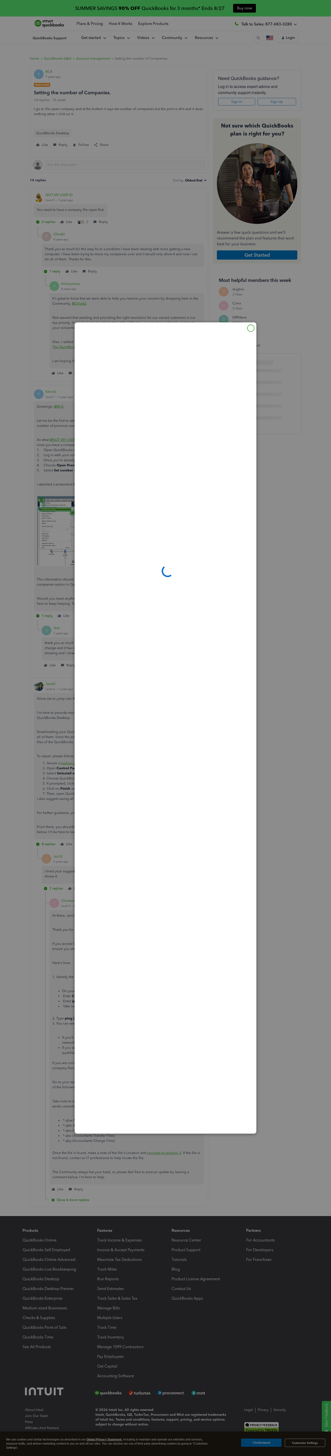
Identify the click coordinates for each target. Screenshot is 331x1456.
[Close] (251, 328)
